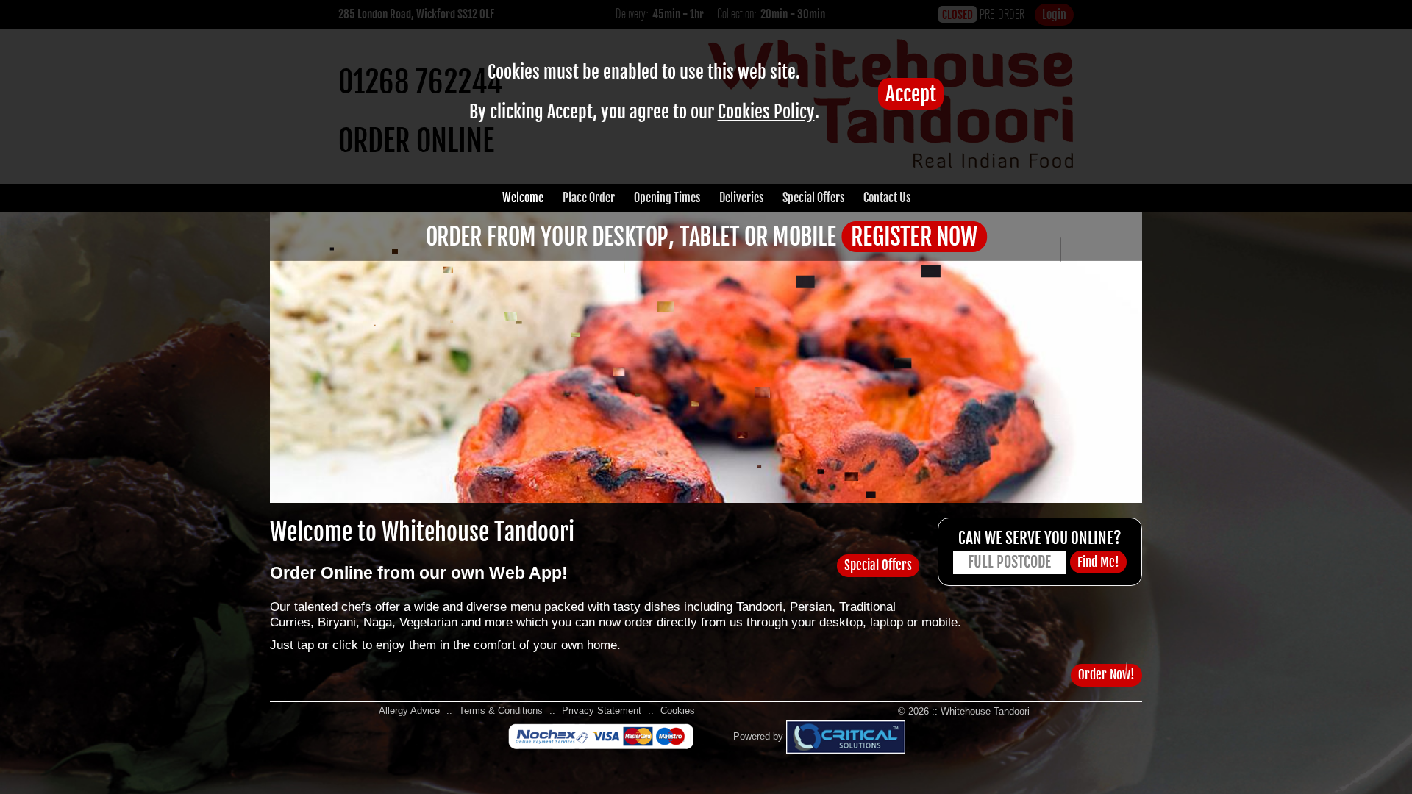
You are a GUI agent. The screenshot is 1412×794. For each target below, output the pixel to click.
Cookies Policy (766, 112)
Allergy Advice (409, 710)
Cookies (677, 710)
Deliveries (741, 197)
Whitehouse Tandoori (985, 711)
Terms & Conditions (501, 710)
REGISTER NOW (914, 236)
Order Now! (1106, 674)
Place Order (589, 197)
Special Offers (813, 197)
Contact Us (886, 197)
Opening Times (667, 197)
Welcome (522, 197)
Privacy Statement (601, 710)
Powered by (759, 736)
